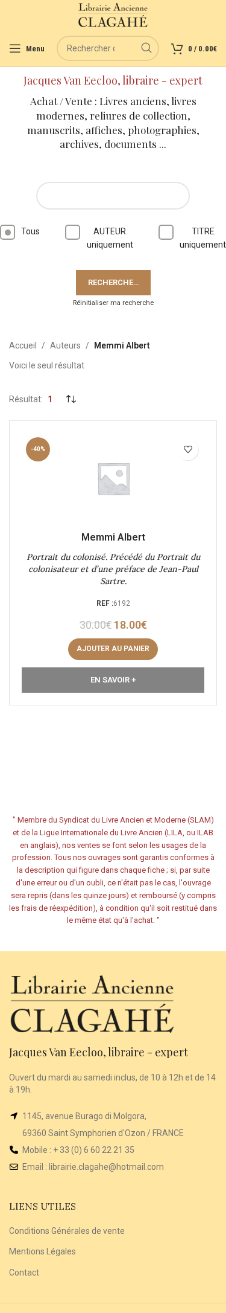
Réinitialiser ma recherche (113, 303)
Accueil (23, 345)
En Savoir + (113, 679)
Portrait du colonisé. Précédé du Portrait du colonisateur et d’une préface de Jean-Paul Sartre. (113, 568)
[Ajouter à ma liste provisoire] (187, 449)
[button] (113, 649)
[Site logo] (113, 14)
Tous (30, 231)
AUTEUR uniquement (110, 237)
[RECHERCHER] (146, 48)
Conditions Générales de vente (67, 1231)
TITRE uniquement (203, 237)
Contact (24, 1272)
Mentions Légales (42, 1251)
